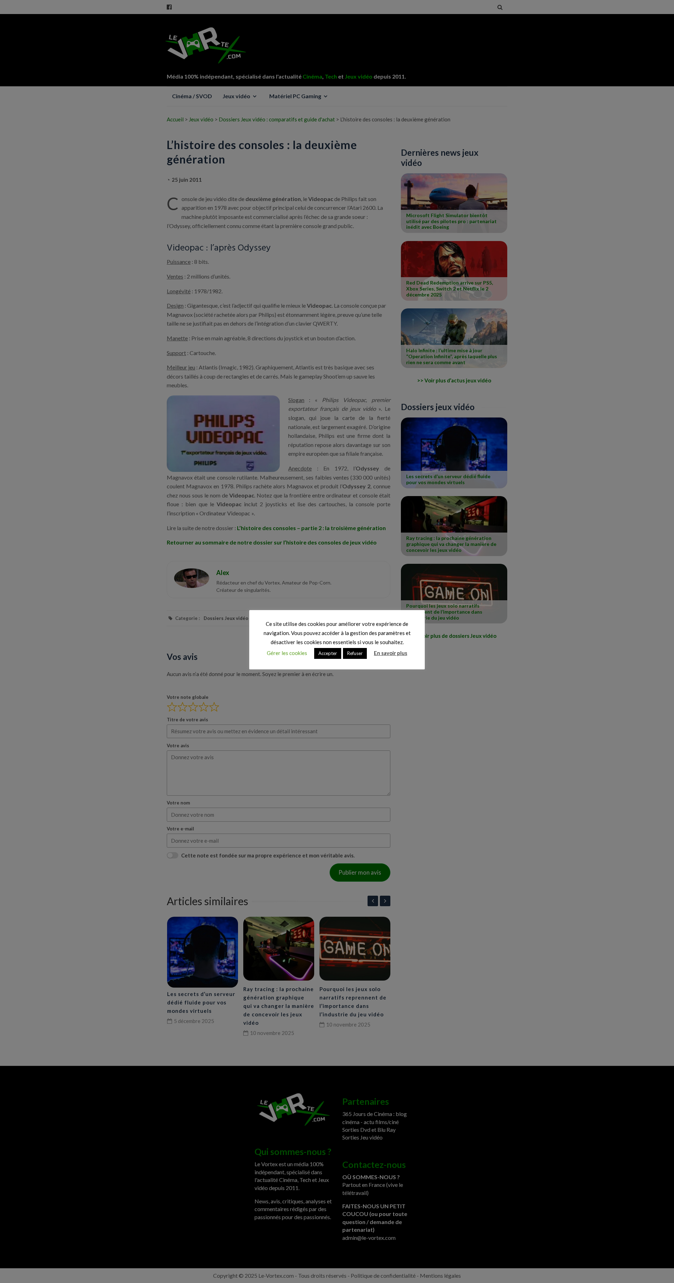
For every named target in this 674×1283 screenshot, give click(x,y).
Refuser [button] (355, 653)
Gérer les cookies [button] (287, 653)
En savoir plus (390, 653)
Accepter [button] (327, 653)
